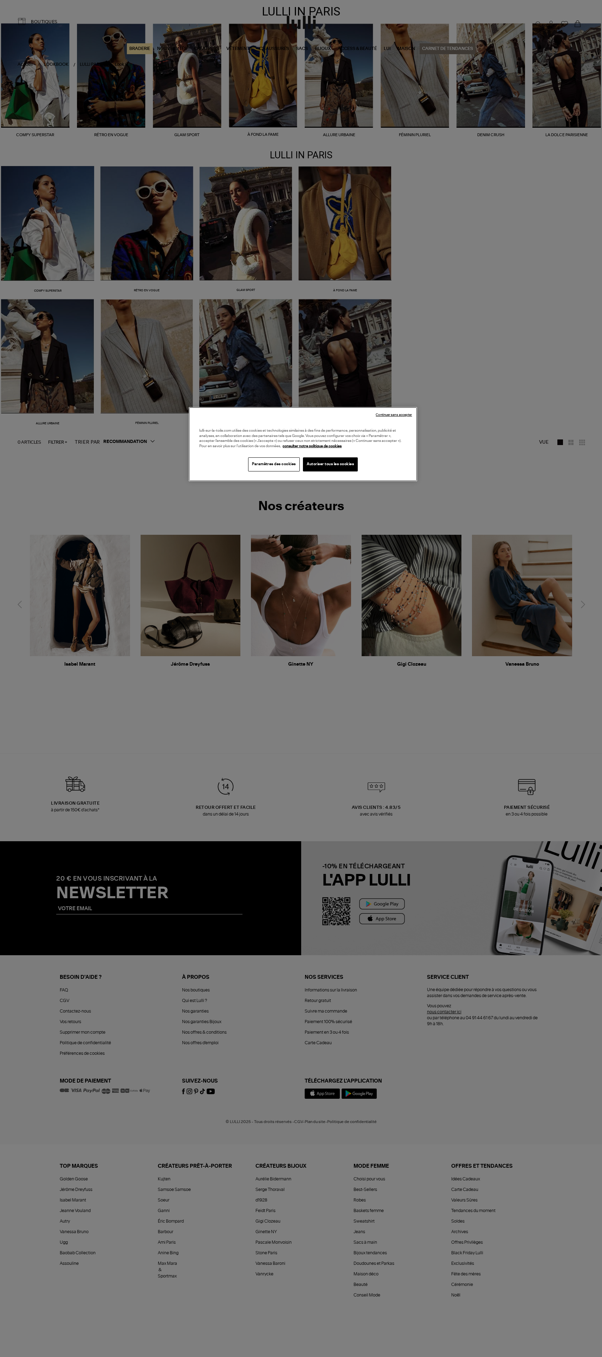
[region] (303, 444)
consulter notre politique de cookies (312, 446)
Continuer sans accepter (394, 415)
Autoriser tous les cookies (330, 464)
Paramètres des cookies (274, 464)
